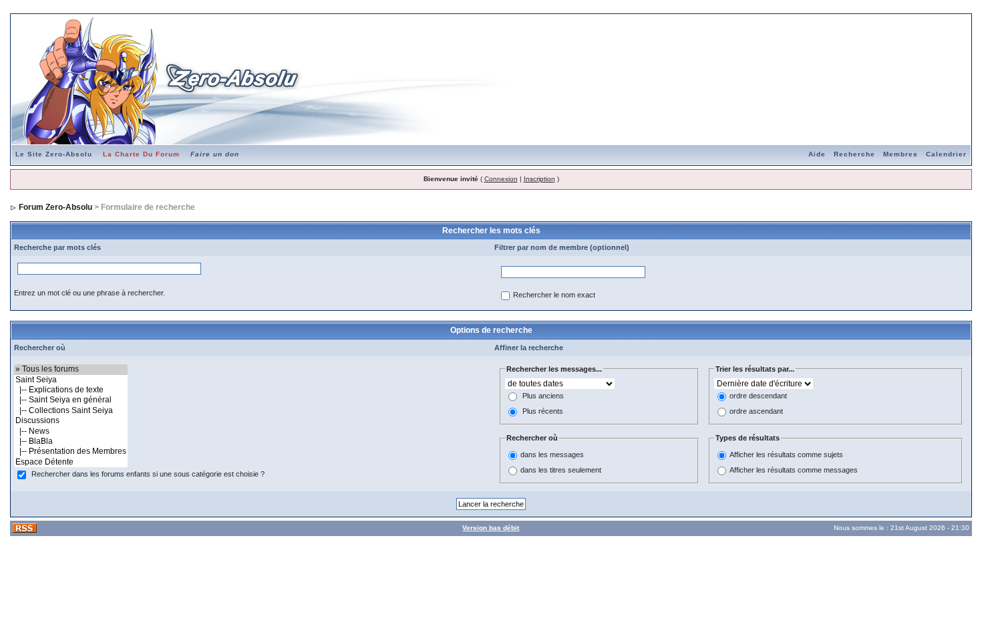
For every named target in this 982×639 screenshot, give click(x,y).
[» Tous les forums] (71, 369)
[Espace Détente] (71, 462)
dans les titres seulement (560, 470)
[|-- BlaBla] (71, 441)
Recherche (854, 154)
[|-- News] (71, 431)
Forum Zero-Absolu (55, 207)
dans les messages (552, 455)
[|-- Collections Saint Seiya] (71, 411)
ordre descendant (758, 396)
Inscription (539, 178)
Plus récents (542, 412)
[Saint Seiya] (71, 380)
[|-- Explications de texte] (71, 390)
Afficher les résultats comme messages (793, 470)
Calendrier (946, 154)
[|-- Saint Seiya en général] (71, 400)
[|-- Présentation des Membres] (71, 451)
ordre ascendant (756, 412)
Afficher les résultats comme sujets (786, 455)
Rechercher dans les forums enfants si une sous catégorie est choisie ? (148, 475)
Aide (817, 154)
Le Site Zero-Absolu (53, 154)
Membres (900, 154)
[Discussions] (71, 421)
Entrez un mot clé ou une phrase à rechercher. (89, 293)
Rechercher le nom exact (554, 295)
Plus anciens (543, 396)
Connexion (501, 178)
